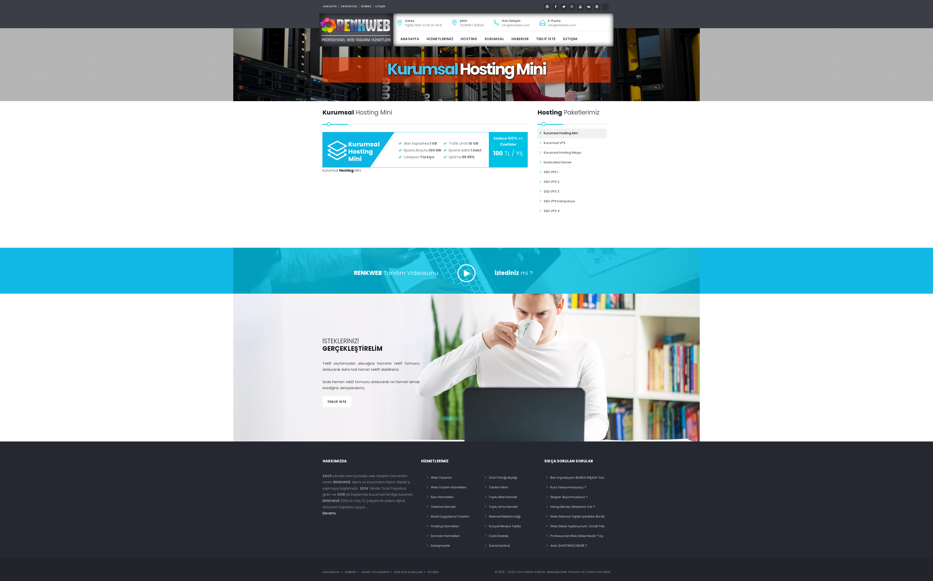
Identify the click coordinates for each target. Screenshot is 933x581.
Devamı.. (329, 513)
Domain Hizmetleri (445, 536)
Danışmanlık (440, 545)
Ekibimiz (350, 572)
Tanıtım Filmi (498, 487)
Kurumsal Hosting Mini (364, 151)
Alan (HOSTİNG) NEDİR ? (568, 545)
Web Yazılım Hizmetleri (448, 487)
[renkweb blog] (547, 6)
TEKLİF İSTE (545, 38)
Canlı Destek (499, 536)
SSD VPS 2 (551, 181)
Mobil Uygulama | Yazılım (450, 516)
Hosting (346, 170)
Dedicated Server (558, 162)
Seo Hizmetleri (442, 497)
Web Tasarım (441, 477)
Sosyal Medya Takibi (505, 526)
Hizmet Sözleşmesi (375, 572)
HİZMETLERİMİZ (440, 38)
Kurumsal (494, 38)
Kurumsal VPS (554, 143)
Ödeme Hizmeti (443, 506)
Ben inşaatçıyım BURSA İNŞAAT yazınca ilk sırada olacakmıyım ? (578, 477)
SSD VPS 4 (552, 211)
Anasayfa (330, 6)
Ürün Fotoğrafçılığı (503, 477)
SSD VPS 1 (551, 172)
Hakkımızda (349, 6)
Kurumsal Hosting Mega (562, 152)
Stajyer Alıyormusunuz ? (569, 497)
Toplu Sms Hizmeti (503, 506)
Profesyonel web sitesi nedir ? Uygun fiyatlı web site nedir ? (578, 536)
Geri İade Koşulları (408, 572)
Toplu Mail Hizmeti (503, 497)
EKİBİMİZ (366, 6)
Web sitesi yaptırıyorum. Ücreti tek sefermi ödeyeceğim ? (578, 526)
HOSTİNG (469, 38)
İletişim (433, 572)
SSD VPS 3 (551, 191)
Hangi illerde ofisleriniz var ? (572, 506)
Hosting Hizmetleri (445, 526)
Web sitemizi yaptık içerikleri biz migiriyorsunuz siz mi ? (578, 516)
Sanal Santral (499, 545)
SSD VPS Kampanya (559, 201)
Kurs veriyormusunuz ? (568, 487)
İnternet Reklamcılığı (505, 516)
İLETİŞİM (380, 6)
